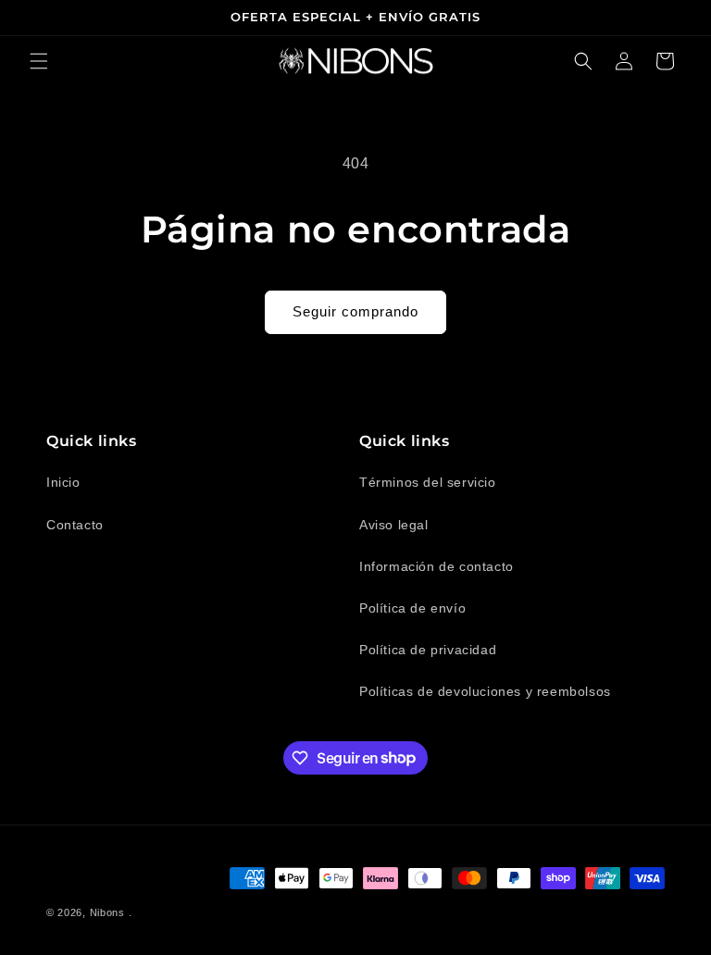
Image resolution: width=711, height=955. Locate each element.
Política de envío (412, 608)
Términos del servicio (427, 482)
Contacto (75, 524)
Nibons (107, 912)
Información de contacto (436, 566)
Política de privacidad (427, 649)
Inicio (63, 482)
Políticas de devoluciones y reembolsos (485, 691)
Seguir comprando (355, 311)
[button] (39, 61)
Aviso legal (394, 524)
